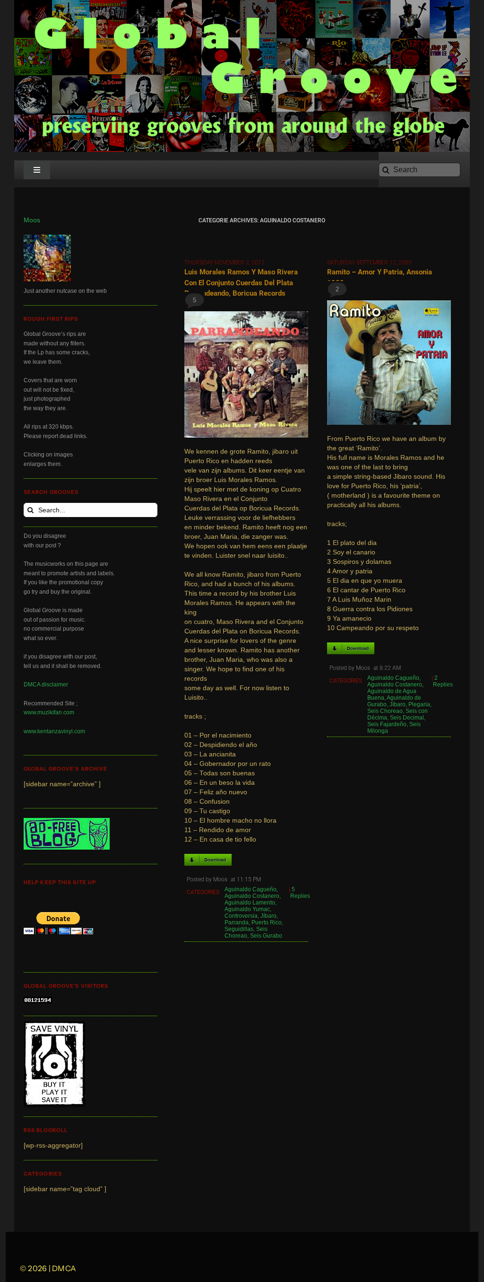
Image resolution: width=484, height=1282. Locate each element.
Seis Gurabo (266, 935)
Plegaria (419, 704)
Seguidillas (239, 929)
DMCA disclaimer (46, 684)
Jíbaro (268, 916)
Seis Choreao (246, 932)
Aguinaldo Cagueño (251, 889)
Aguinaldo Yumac (247, 909)
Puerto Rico (266, 922)
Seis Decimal (407, 717)
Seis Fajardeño (386, 724)
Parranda (237, 922)
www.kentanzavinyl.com (54, 731)
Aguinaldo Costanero (252, 896)
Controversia (241, 916)
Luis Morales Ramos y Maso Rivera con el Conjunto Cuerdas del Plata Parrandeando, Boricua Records (241, 283)
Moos (32, 220)
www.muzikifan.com (49, 712)
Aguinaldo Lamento (250, 902)
